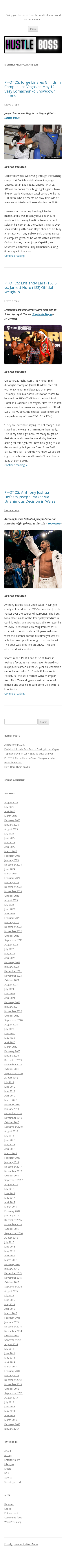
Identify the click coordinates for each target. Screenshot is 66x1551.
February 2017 (12, 1211)
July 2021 (9, 989)
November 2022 (13, 931)
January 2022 (11, 966)
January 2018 (11, 1162)
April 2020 (9, 1042)
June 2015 (9, 1300)
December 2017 (13, 1166)
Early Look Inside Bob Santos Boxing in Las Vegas (31, 749)
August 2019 (11, 1077)
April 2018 (9, 1149)
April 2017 (9, 1202)
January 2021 (11, 1006)
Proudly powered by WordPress (21, 1544)
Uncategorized (12, 1482)
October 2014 (11, 1335)
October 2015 (11, 1282)
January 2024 (11, 882)
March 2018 (10, 1153)
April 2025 (9, 847)
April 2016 (9, 1255)
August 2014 (11, 1344)
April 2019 (9, 1095)
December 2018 (13, 1113)
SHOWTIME (54, 523)
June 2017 (9, 1193)
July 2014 (9, 1348)
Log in (7, 1508)
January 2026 (11, 824)
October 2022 (11, 935)
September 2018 (13, 1126)
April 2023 (9, 913)
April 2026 (9, 811)
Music (7, 1468)
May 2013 (9, 1411)
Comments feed (13, 1517)
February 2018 (12, 1157)
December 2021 (13, 971)
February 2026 (12, 820)
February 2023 (12, 918)
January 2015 (11, 1322)
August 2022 (11, 944)
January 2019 (11, 1109)
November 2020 (13, 1011)
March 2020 (10, 1046)
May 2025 (9, 842)
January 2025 (11, 860)
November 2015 (13, 1277)
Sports (8, 1477)
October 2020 (11, 1015)
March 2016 (10, 1260)
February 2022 (12, 962)
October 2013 (11, 1388)
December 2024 (13, 864)
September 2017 (13, 1180)
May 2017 (9, 1197)
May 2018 (9, 1144)
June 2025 (9, 838)
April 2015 (9, 1308)
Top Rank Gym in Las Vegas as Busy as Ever (28, 753)
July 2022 (9, 949)
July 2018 (9, 1135)
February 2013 (12, 1424)
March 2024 (10, 873)
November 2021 (13, 975)
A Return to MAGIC (14, 744)
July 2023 (9, 904)
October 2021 (11, 980)
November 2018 (13, 1117)
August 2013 (11, 1397)
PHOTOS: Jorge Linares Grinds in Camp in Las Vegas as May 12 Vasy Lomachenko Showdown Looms (32, 89)
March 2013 (10, 1419)
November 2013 (13, 1384)
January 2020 (11, 1055)
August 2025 (11, 829)
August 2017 (11, 1184)
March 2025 (10, 851)
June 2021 (9, 993)
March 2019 (10, 1100)
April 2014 (9, 1362)
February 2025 (12, 855)
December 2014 (13, 1326)
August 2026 (11, 802)
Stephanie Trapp (42, 314)
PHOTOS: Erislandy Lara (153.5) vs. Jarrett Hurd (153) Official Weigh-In (31, 287)
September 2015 (13, 1286)
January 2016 (11, 1268)
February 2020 (12, 1051)
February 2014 (12, 1371)
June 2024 (9, 869)
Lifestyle (9, 1464)
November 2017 (13, 1171)
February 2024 (12, 878)
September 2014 (13, 1340)
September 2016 (13, 1233)
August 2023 (11, 900)
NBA (6, 1473)
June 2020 (9, 1033)
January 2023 (11, 922)
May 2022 (9, 953)
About (7, 1451)
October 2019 (11, 1069)
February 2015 (12, 1317)
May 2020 (9, 1037)
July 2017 (9, 1189)
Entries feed (11, 1513)
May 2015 (9, 1304)
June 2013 (9, 1406)
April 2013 (9, 1415)
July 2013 (9, 1402)
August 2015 (11, 1291)
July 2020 (9, 1029)
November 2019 (13, 1064)
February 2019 (12, 1104)
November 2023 (13, 891)
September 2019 (13, 1073)
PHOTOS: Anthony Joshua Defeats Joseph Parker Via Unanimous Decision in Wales (29, 497)
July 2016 (9, 1242)
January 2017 (11, 1215)
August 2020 (11, 1024)
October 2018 (11, 1122)
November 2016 (13, 1224)
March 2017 (10, 1206)
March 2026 (10, 815)
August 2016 (11, 1237)
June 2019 (9, 1086)
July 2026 (9, 807)
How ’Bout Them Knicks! (17, 767)
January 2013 (11, 1428)
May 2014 (9, 1357)
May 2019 (9, 1091)
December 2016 (13, 1220)
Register (9, 1504)
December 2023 (13, 886)
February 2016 (12, 1264)
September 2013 (13, 1393)
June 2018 (9, 1140)
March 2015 (10, 1313)
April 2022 (9, 958)
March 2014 (10, 1366)
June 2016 (9, 1246)
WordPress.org (12, 1522)
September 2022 (13, 940)
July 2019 (9, 1082)
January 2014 (11, 1375)
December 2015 (13, 1273)
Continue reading (16, 255)
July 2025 (9, 833)
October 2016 (11, 1228)
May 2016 (9, 1251)
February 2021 (12, 1002)
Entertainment (12, 1459)
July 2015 (9, 1295)
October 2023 (11, 895)
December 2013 (13, 1379)
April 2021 (9, 998)
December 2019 (13, 1060)
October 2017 (11, 1175)
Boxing (8, 1455)
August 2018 (11, 1131)
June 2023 (9, 909)
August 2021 (11, 984)
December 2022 (13, 926)
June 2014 (9, 1353)
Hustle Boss (11, 118)
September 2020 (13, 1020)
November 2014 (13, 1331)
